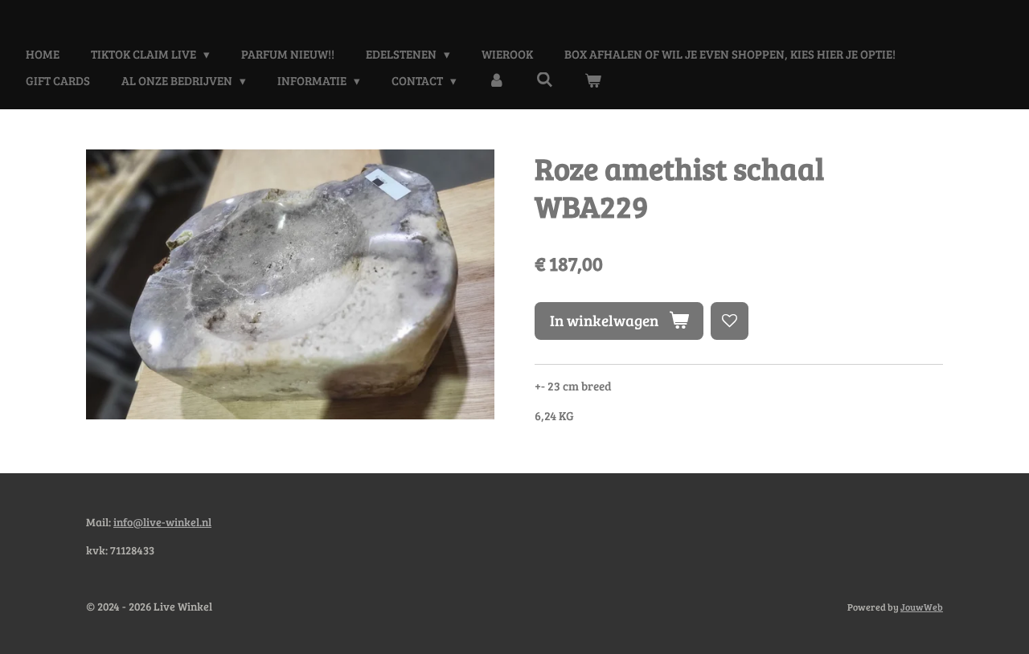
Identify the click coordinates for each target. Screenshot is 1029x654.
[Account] (496, 80)
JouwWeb (921, 606)
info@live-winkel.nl (162, 521)
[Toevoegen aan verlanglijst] (729, 321)
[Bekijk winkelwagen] (593, 80)
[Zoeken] (545, 79)
